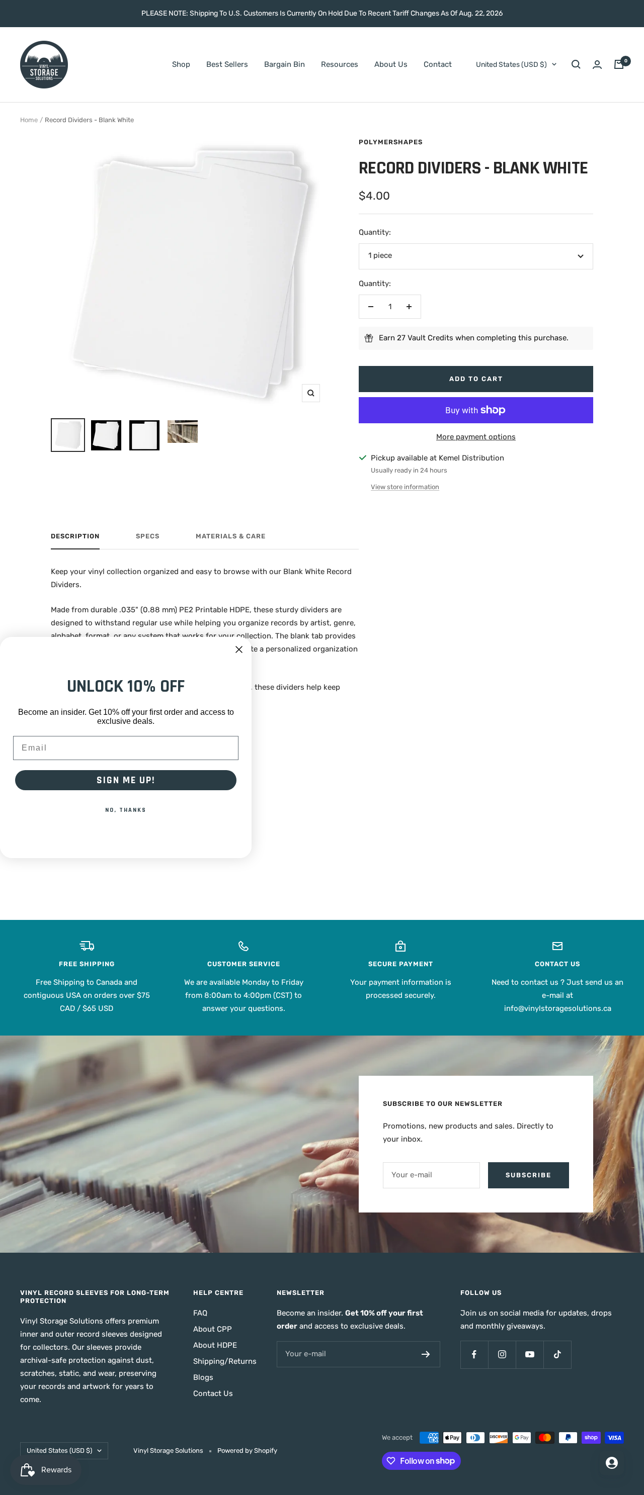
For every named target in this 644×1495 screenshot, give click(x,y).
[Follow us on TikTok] (557, 1354)
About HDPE (215, 1345)
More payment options (476, 436)
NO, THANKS (125, 810)
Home (29, 120)
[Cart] (619, 64)
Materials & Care (231, 536)
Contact (438, 64)
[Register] (426, 1354)
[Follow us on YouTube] (529, 1354)
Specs (147, 536)
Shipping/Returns (225, 1361)
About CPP (212, 1329)
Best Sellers (227, 64)
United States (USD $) (511, 64)
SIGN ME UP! (126, 780)
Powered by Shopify (247, 1450)
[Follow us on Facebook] (474, 1354)
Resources (339, 64)
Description (75, 536)
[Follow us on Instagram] (502, 1354)
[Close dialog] (239, 649)
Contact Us (213, 1393)
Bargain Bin (284, 64)
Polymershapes (391, 142)
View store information (405, 487)
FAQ (200, 1313)
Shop (181, 64)
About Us (391, 64)
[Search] (576, 64)
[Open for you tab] (612, 1463)
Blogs (203, 1377)
